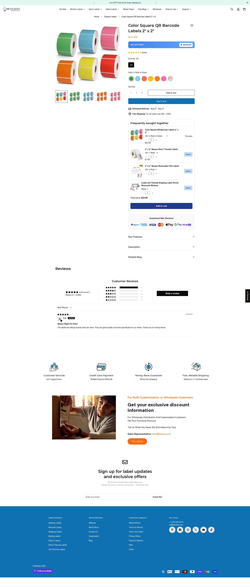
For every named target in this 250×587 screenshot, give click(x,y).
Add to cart (161, 205)
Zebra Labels (111, 9)
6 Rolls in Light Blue (137, 78)
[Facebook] (180, 530)
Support (185, 9)
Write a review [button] (172, 293)
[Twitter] (196, 530)
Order (131, 549)
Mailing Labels (54, 536)
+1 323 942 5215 (176, 522)
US (131, 65)
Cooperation (94, 536)
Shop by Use (170, 9)
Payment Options (136, 540)
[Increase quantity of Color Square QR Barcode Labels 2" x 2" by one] (142, 93)
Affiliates (92, 522)
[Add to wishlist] (192, 26)
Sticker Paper (128, 9)
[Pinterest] (172, 530)
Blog (90, 540)
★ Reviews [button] (247, 295)
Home (96, 16)
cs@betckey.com (176, 524)
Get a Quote (137, 441)
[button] (244, 9)
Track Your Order (136, 531)
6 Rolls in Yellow (150, 78)
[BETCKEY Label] (11, 9)
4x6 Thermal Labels (57, 549)
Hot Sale (62, 9)
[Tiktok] (211, 530)
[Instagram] (188, 530)
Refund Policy (134, 522)
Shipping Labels (55, 531)
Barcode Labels (55, 527)
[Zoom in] (116, 28)
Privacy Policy (134, 536)
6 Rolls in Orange (157, 78)
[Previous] (94, 2)
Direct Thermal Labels (58, 545)
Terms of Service (136, 527)
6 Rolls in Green (131, 78)
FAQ (131, 545)
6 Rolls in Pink (163, 78)
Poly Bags (142, 9)
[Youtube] (203, 530)
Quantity (131, 86)
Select (188, 154)
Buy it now (161, 101)
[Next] (156, 2)
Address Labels (55, 522)
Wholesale (157, 9)
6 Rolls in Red (144, 78)
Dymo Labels (94, 9)
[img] (63, 314)
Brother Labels (76, 9)
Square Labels (110, 16)
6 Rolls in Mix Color (170, 78)
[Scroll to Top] (245, 573)
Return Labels (54, 540)
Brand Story (94, 527)
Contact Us (93, 531)
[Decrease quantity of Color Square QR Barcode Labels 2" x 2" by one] (131, 93)
